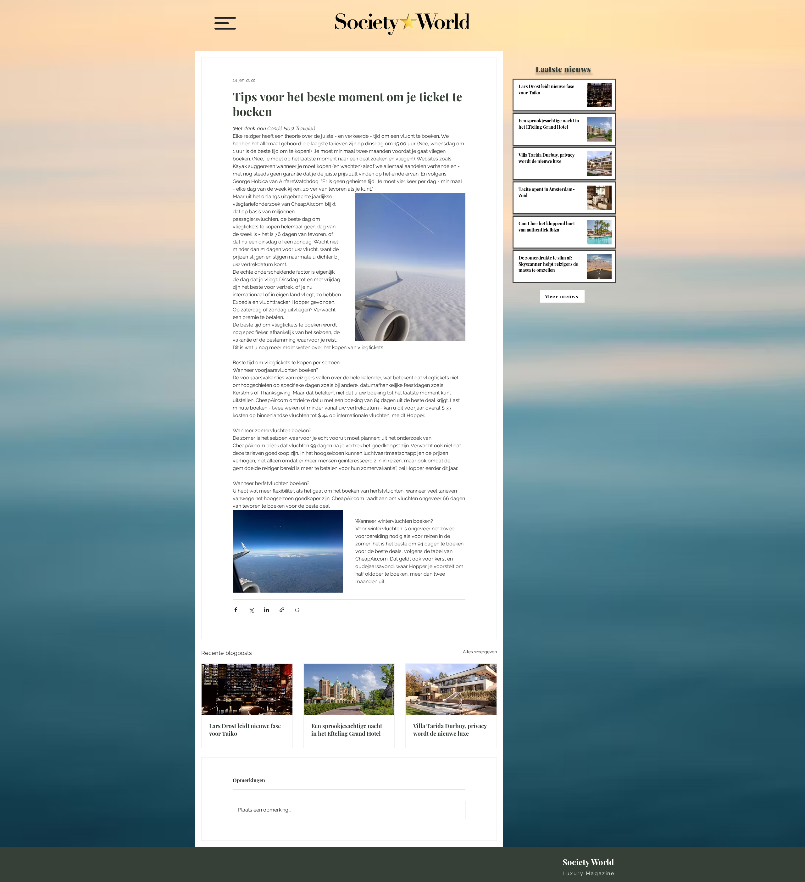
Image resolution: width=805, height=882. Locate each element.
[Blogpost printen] (297, 610)
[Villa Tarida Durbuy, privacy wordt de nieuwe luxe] (451, 689)
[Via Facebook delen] (236, 610)
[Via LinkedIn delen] (266, 610)
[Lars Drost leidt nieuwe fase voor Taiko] (247, 689)
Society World (588, 862)
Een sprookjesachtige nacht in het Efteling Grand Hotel (346, 729)
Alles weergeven (480, 651)
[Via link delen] (282, 610)
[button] (225, 23)
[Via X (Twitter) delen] (251, 610)
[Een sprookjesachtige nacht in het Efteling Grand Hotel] (349, 689)
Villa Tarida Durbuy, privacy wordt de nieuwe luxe (449, 729)
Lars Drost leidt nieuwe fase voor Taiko (245, 729)
